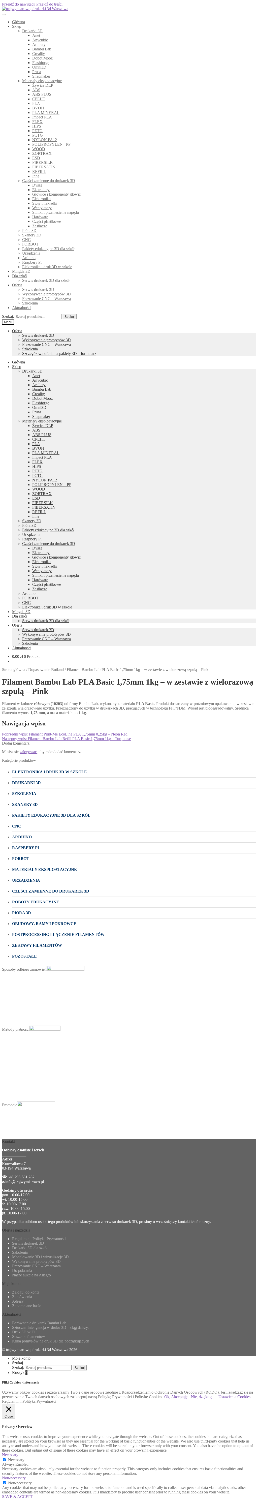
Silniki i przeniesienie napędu (55, 212)
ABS (36, 90)
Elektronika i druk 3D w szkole (47, 267)
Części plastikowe (46, 221)
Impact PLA (42, 117)
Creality (38, 53)
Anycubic (40, 40)
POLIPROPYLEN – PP (51, 484)
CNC (26, 239)
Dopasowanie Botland (46, 669)
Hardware (40, 217)
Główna (18, 22)
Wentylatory (42, 208)
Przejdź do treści (49, 4)
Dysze (37, 185)
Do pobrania (22, 1270)
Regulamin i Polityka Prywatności (39, 1239)
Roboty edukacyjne (35, 902)
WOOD (38, 149)
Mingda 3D (21, 271)
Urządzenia (31, 253)
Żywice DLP (42, 85)
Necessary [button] (10, 1455)
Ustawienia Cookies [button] (234, 1397)
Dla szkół (19, 276)
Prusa (36, 72)
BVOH (38, 108)
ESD (36, 158)
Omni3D (39, 67)
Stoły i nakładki (44, 203)
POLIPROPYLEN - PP (51, 144)
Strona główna (13, 669)
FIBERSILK (42, 162)
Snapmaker (41, 76)
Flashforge (40, 62)
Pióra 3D (29, 230)
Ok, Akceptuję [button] (175, 1397)
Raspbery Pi (32, 262)
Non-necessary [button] (14, 1478)
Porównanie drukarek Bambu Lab (39, 1323)
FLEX (37, 121)
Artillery (39, 44)
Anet (36, 35)
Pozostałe (24, 956)
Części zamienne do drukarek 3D (48, 180)
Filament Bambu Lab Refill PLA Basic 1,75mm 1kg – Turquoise (66, 739)
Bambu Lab (41, 49)
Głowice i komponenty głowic (56, 194)
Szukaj (69, 317)
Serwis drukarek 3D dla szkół (45, 280)
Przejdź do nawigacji (18, 4)
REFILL (39, 171)
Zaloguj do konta (25, 1292)
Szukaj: (8, 316)
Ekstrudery (41, 190)
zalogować (28, 752)
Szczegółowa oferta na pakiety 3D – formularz (59, 353)
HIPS (36, 126)
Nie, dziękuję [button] (201, 1397)
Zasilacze (39, 226)
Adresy (18, 1301)
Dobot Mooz (42, 58)
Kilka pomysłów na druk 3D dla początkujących (50, 1341)
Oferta (17, 285)
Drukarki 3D (32, 31)
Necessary (16, 1460)
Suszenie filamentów (28, 1336)
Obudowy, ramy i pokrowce (44, 924)
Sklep (16, 26)
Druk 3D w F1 (24, 1332)
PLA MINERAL (45, 112)
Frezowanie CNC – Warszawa (46, 298)
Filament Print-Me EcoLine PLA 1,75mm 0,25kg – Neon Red (64, 734)
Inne (35, 176)
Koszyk (19, 1372)
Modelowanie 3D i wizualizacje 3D (40, 1257)
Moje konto (21, 1358)
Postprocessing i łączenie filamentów (58, 934)
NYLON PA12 (44, 140)
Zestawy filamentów (37, 945)
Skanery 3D (31, 235)
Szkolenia (30, 303)
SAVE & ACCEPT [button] (17, 1496)
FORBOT (30, 244)
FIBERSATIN (43, 167)
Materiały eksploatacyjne (42, 81)
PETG (37, 131)
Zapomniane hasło (26, 1306)
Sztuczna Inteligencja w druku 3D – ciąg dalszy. (50, 1327)
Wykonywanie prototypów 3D (46, 294)
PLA (36, 103)
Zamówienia (22, 1297)
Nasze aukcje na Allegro (31, 1275)
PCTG (37, 135)
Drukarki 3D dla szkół (30, 1248)
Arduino (29, 258)
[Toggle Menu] (4, 14)
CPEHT (38, 99)
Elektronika (41, 199)
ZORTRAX (42, 153)
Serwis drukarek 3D (38, 289)
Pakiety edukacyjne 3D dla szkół (48, 249)
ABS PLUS (41, 94)
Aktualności (21, 307)
